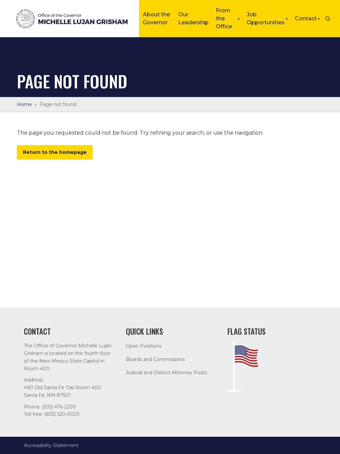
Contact (307, 18)
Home (24, 104)
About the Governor (156, 18)
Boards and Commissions (155, 359)
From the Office (227, 18)
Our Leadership (193, 18)
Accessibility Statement (51, 445)
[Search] (327, 19)
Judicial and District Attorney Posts (166, 373)
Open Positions (143, 346)
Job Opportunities (267, 18)
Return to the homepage (55, 152)
